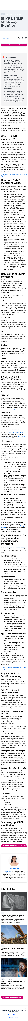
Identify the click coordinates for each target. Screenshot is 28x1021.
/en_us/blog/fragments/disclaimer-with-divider (15, 845)
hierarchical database (16, 241)
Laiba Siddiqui (6, 38)
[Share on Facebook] (22, 38)
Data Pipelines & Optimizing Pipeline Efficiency (12, 949)
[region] (14, 1013)
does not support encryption (9, 409)
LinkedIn (17, 878)
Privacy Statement (13, 1014)
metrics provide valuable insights (15, 547)
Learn (3, 14)
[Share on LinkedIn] (26, 38)
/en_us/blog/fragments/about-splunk (12, 997)
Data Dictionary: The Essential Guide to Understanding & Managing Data (13, 916)
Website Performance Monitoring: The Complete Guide (13, 982)
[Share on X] (19, 38)
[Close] (26, 1008)
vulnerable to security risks (15, 432)
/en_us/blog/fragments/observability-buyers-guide (15, 44)
